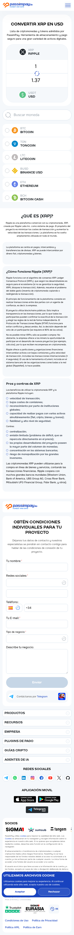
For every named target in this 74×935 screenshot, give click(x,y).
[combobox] (8, 583)
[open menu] (67, 5)
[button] (14, 608)
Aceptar (20, 892)
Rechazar (54, 892)
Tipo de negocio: (16, 632)
